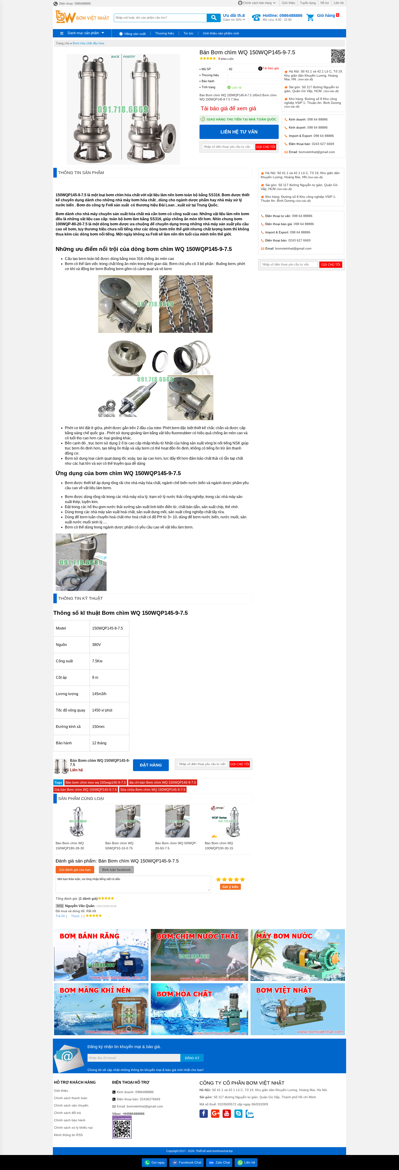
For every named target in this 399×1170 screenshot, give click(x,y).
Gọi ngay (158, 1162)
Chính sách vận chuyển (71, 1105)
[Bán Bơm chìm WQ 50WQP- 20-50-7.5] (177, 836)
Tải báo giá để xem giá (228, 108)
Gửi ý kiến (230, 887)
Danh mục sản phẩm (83, 33)
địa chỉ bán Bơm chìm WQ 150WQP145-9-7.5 (162, 782)
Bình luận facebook (116, 869)
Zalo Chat (222, 1162)
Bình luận (225, 59)
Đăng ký (192, 1058)
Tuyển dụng (308, 3)
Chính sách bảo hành (69, 1120)
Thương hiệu (164, 33)
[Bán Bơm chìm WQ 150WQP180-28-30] (78, 836)
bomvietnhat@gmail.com (317, 152)
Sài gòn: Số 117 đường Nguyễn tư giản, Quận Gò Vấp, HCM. (311, 89)
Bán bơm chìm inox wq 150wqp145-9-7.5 (96, 782)
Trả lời (60, 916)
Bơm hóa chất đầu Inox (88, 43)
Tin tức (188, 33)
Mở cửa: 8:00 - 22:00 (282, 17)
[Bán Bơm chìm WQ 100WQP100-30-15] (227, 836)
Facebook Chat (189, 1162)
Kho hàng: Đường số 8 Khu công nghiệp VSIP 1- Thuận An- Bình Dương (312, 102)
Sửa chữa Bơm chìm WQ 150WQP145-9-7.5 (152, 789)
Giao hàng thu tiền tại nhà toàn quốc (241, 119)
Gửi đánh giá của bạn (75, 869)
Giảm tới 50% (234, 17)
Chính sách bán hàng (257, 3)
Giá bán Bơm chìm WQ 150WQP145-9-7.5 (85, 789)
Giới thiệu (288, 3)
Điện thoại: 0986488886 (74, 3)
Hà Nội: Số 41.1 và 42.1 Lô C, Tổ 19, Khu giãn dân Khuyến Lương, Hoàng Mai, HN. (313, 75)
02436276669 (150, 1099)
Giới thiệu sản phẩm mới (221, 33)
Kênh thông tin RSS (68, 1135)
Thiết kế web (204, 1151)
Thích (75, 916)
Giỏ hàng (326, 15)
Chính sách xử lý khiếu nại (73, 1127)
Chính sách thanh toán (70, 1098)
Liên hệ (339, 3)
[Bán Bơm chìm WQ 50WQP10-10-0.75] (127, 836)
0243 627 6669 (323, 144)
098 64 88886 (317, 119)
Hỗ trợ (324, 3)
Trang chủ (62, 43)
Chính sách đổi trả (67, 1113)
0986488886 (144, 1092)
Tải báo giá (270, 68)
